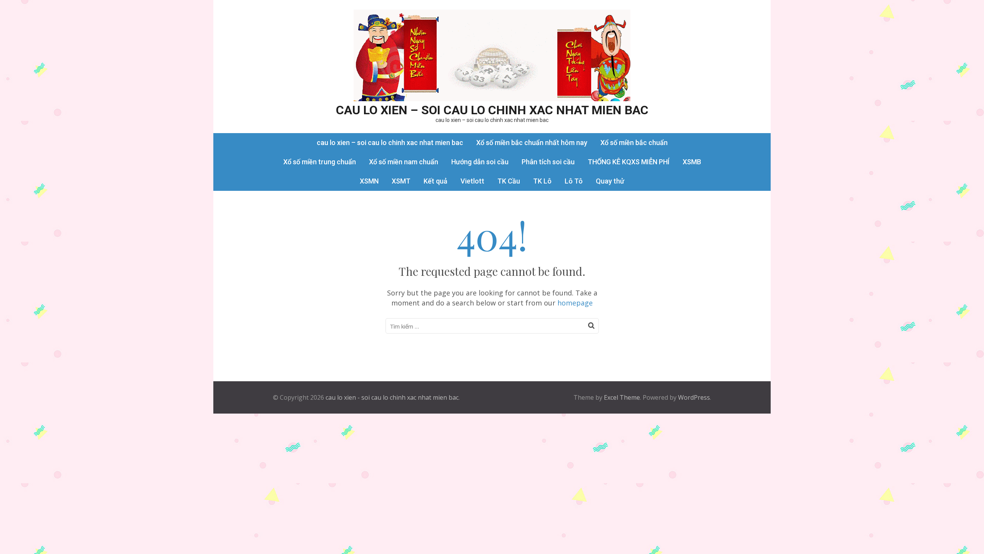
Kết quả (435, 181)
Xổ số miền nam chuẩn (403, 162)
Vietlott (472, 181)
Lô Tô (574, 181)
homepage (575, 302)
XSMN (369, 181)
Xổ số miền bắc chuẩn (634, 142)
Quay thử (610, 181)
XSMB (692, 162)
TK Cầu (508, 181)
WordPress (694, 397)
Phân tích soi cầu (548, 162)
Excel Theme (622, 397)
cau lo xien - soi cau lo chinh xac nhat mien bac (392, 397)
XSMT (401, 181)
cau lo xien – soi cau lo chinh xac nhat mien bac (492, 110)
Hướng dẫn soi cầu (480, 162)
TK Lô (542, 181)
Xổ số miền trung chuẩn (319, 162)
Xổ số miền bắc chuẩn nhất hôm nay (531, 142)
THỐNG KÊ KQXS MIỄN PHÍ (629, 162)
